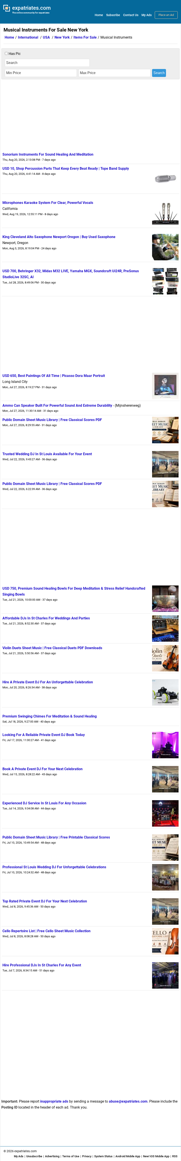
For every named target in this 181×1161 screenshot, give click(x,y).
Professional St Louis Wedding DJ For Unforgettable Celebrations (54, 867)
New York (62, 37)
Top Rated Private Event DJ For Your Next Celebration (44, 901)
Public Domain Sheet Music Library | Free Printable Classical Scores (56, 837)
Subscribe (113, 15)
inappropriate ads (54, 1101)
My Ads (146, 15)
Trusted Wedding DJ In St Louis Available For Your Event (47, 454)
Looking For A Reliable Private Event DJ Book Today (43, 735)
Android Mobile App (127, 1156)
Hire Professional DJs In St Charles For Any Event (41, 965)
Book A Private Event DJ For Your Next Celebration (42, 769)
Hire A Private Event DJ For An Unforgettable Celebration (47, 682)
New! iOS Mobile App (156, 1156)
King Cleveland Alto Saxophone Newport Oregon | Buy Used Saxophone (58, 237)
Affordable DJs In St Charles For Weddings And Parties (46, 618)
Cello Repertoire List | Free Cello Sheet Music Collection (46, 931)
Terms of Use (70, 1156)
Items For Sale (85, 37)
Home (99, 15)
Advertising (52, 1156)
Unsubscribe (34, 1156)
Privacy (86, 1156)
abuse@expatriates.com (128, 1101)
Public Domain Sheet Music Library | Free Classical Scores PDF (52, 420)
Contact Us (130, 15)
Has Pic (14, 54)
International (28, 37)
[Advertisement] (90, 114)
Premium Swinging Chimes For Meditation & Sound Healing (49, 716)
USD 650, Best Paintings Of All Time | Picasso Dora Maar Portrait (53, 376)
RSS (174, 1156)
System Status (103, 1156)
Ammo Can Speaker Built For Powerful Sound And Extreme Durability (57, 405)
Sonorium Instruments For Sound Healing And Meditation (47, 154)
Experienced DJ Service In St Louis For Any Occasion (44, 803)
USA (46, 37)
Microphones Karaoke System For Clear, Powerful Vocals (47, 203)
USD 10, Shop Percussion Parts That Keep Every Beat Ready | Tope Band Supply (65, 168)
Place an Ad (166, 15)
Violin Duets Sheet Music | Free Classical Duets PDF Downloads (52, 648)
